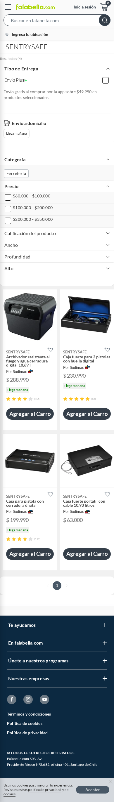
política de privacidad (44, 789)
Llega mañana (16, 133)
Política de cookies (24, 723)
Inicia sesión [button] (85, 6)
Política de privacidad (27, 732)
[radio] (8, 399)
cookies (9, 794)
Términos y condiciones (29, 713)
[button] (57, 21)
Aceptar (92, 789)
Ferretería (16, 173)
